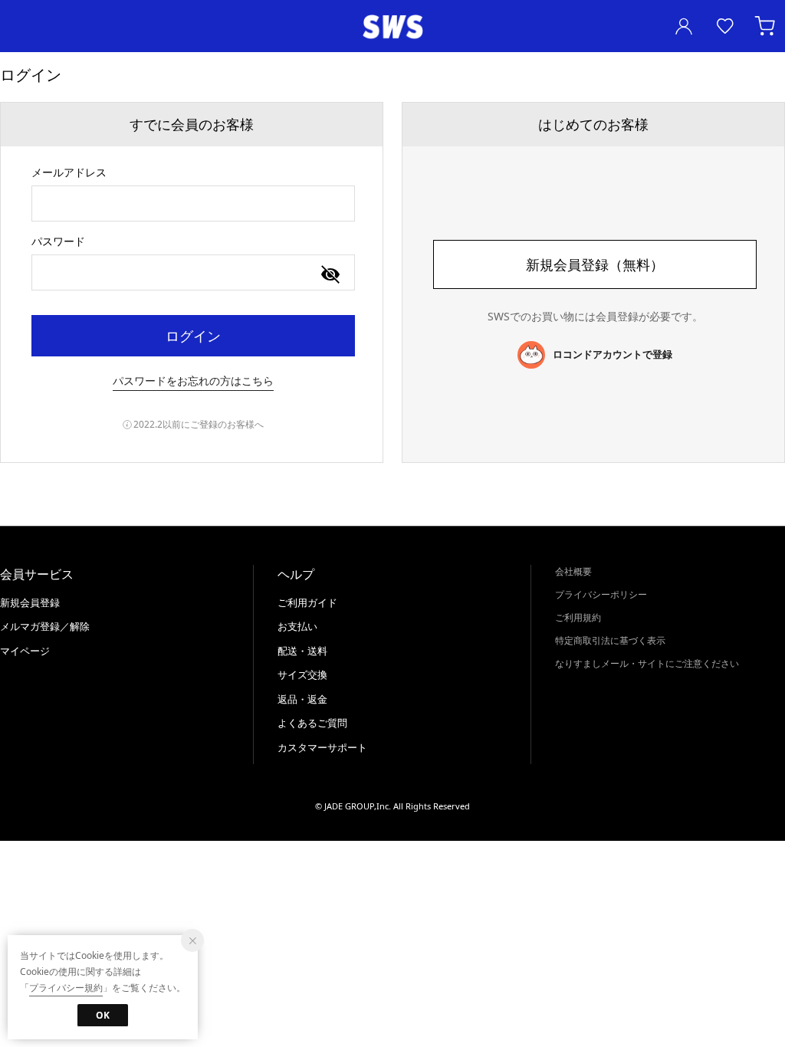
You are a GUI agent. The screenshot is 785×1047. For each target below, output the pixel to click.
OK (103, 1015)
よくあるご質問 (312, 723)
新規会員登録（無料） (595, 264)
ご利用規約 (578, 617)
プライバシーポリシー (601, 594)
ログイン (193, 336)
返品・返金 (302, 699)
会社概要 (573, 571)
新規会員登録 (30, 602)
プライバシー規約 (66, 987)
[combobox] (193, 203)
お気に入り (725, 26)
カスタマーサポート (322, 747)
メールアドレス (69, 172)
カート (766, 26)
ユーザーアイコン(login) (683, 26)
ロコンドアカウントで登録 (612, 354)
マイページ (25, 651)
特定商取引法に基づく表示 (610, 640)
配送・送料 (302, 651)
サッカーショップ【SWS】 (392, 27)
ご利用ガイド (307, 602)
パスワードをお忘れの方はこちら (193, 380)
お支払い (297, 626)
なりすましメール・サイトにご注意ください (647, 663)
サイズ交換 (302, 674)
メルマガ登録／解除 (45, 626)
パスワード (58, 241)
